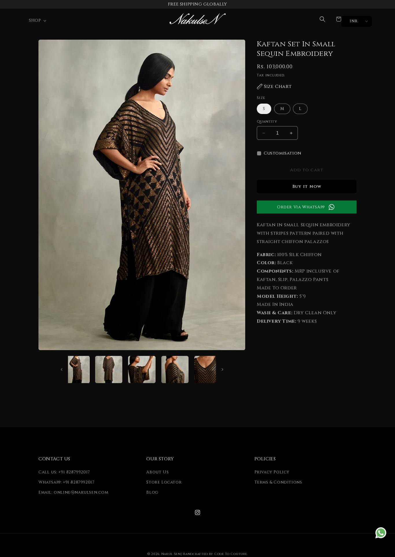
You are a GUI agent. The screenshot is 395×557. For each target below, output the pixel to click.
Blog (152, 492)
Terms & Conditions (278, 482)
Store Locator (164, 482)
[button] (37, 20)
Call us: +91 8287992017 (64, 472)
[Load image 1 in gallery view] (75, 369)
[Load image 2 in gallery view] (108, 369)
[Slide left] (61, 369)
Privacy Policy (271, 472)
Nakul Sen (171, 554)
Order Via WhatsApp (301, 207)
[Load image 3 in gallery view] (141, 369)
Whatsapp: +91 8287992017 (66, 482)
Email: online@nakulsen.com (73, 492)
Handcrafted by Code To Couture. (215, 554)
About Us (157, 472)
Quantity (267, 121)
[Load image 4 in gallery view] (175, 369)
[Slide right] (222, 369)
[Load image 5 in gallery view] (208, 369)
